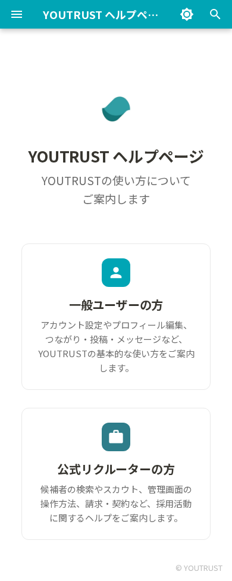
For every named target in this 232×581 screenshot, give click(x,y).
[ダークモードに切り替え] (187, 14)
